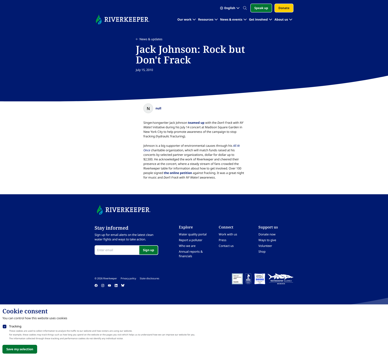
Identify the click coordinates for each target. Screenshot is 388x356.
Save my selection (19, 349)
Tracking (15, 326)
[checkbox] (4, 326)
